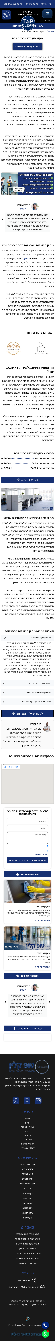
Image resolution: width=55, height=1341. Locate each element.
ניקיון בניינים (43, 953)
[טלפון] (16, 1100)
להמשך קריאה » (42, 920)
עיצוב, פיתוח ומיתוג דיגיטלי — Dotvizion (27, 1325)
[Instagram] (27, 1100)
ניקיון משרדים (43, 906)
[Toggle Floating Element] (45, 1334)
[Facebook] (38, 1100)
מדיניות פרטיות (41, 854)
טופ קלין (26, 258)
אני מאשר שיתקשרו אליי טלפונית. (31, 846)
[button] (52, 219)
